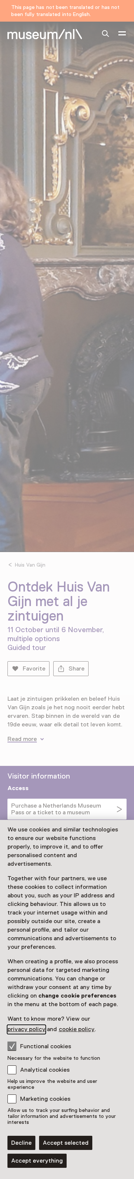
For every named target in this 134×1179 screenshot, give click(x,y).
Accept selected (66, 1143)
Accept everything (37, 1160)
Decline (21, 1143)
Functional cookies (45, 1046)
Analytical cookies (45, 1070)
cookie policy (77, 1029)
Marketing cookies (45, 1099)
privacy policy (26, 1029)
